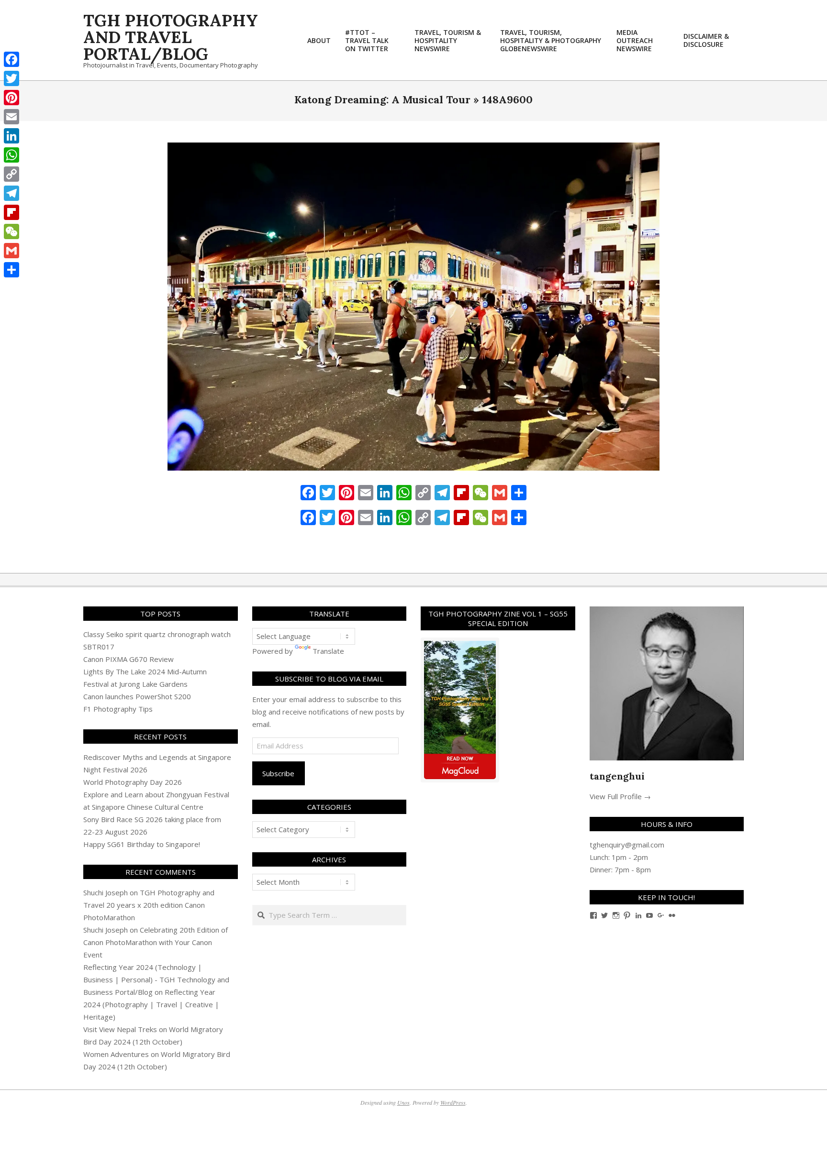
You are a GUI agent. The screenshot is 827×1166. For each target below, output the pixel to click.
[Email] (11, 116)
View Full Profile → (620, 796)
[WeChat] (11, 231)
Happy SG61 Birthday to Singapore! (141, 844)
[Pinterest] (11, 97)
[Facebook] (11, 59)
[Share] (11, 269)
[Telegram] (11, 193)
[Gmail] (11, 250)
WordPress (453, 1102)
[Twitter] (11, 78)
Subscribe (278, 773)
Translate (328, 651)
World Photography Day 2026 (132, 782)
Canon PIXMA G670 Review (128, 659)
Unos (403, 1102)
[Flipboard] (11, 212)
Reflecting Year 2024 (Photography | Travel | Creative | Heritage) (151, 1004)
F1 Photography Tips (118, 709)
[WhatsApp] (11, 155)
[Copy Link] (11, 174)
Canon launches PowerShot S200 (137, 696)
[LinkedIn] (11, 135)
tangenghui (617, 776)
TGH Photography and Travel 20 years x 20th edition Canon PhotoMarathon (148, 905)
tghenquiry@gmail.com (627, 844)
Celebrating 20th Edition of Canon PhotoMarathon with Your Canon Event (155, 942)
